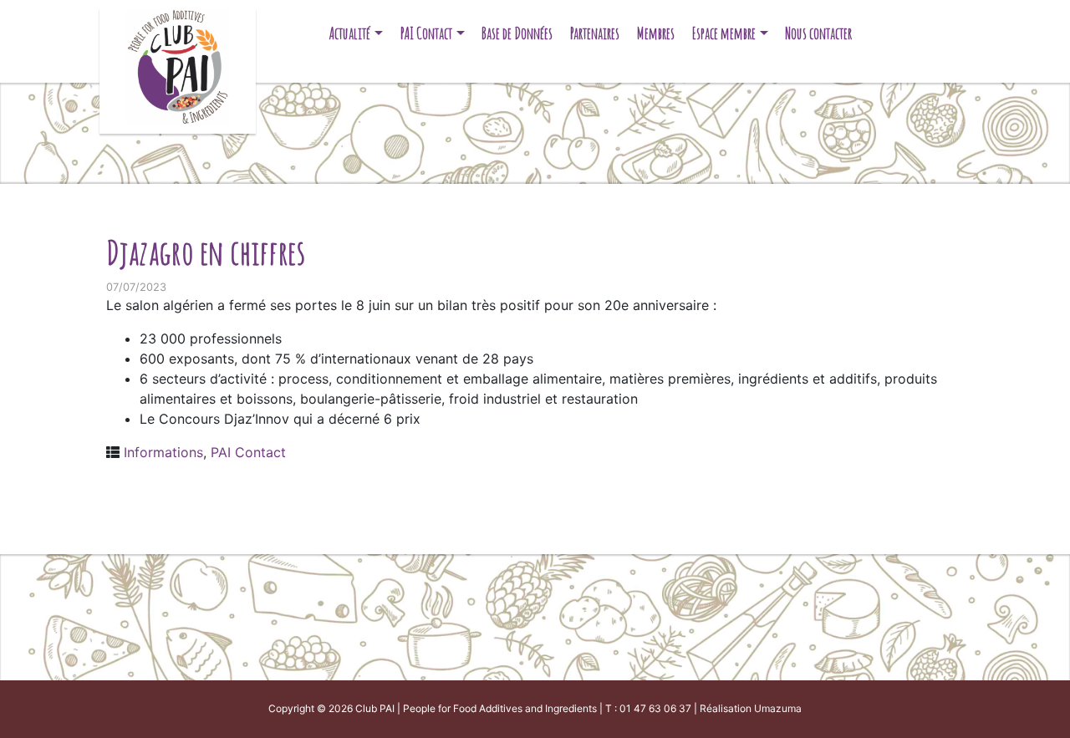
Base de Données (517, 33)
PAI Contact (426, 33)
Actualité (349, 33)
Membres (656, 33)
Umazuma (778, 708)
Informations (163, 452)
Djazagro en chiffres (205, 252)
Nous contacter (818, 33)
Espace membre (724, 33)
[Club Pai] (177, 64)
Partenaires (594, 33)
